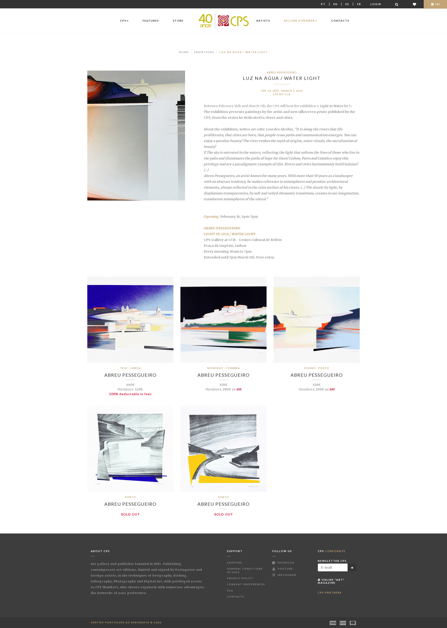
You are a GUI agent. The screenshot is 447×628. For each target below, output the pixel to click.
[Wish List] (415, 4)
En (335, 4)
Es (347, 4)
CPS (123, 20)
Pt (323, 4)
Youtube (285, 568)
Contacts (340, 20)
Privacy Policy (240, 578)
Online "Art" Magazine (331, 581)
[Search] (397, 4)
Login (375, 4)
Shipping (234, 562)
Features (150, 20)
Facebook (286, 562)
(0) (437, 4)
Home (184, 52)
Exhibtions (204, 52)
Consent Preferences (246, 584)
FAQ (230, 590)
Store (178, 20)
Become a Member (299, 20)
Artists (263, 20)
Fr (359, 4)
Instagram (286, 575)
